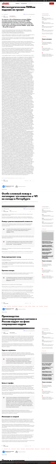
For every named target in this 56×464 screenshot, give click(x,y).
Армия (37, 306)
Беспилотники (41, 306)
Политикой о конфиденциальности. (20, 462)
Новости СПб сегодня (15, 306)
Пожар (26, 306)
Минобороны (33, 306)
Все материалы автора (13, 211)
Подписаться (35, 0)
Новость (5, 306)
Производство (48, 448)
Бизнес (9, 448)
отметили (8, 231)
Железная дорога (23, 448)
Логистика (29, 306)
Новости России (43, 448)
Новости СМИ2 (4, 189)
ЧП (23, 306)
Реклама (36, 3)
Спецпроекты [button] (24, 3)
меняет (16, 295)
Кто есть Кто (40, 3)
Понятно (52, 462)
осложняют (18, 292)
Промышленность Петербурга (30, 448)
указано (6, 262)
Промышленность (37, 448)
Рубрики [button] (18, 3)
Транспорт (18, 448)
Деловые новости (13, 448)
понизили (24, 297)
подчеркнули (8, 280)
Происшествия (20, 306)
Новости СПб (9, 306)
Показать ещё (44, 36)
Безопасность (46, 306)
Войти (52, 3)
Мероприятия (31, 3)
